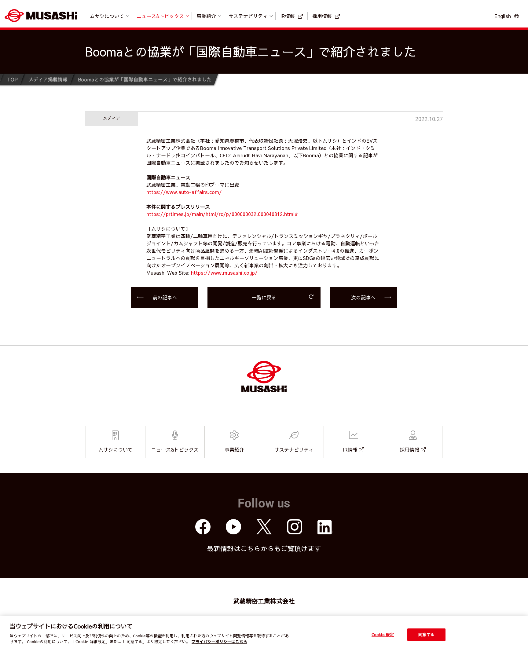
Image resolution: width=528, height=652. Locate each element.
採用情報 (322, 16)
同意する (426, 634)
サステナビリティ (248, 16)
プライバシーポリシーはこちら (219, 641)
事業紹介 (206, 16)
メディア (111, 118)
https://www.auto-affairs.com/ (184, 192)
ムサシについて (107, 16)
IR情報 (287, 16)
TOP (12, 79)
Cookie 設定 (383, 634)
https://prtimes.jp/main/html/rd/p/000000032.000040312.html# (222, 214)
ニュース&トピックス (160, 16)
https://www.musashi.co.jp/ (224, 272)
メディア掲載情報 (47, 79)
